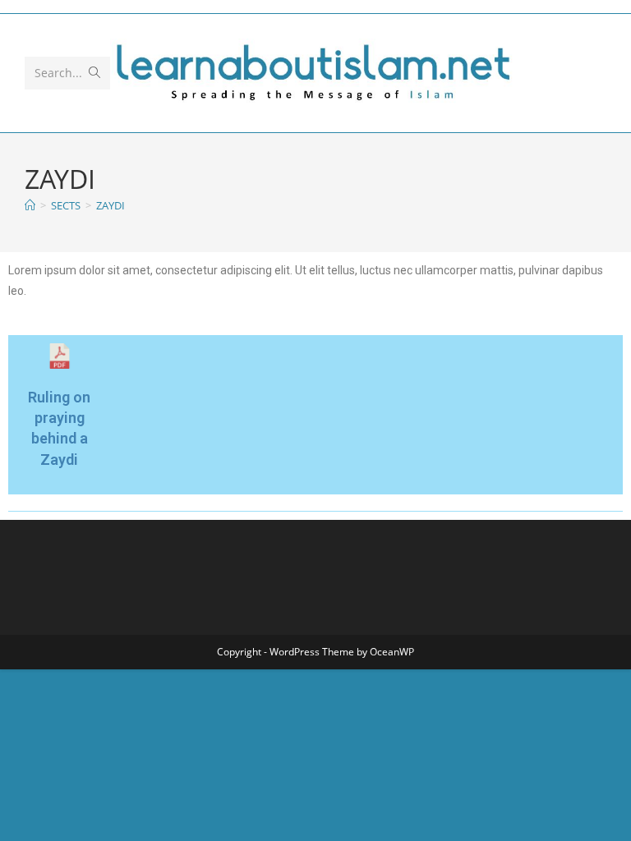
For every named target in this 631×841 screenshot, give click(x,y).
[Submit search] (94, 73)
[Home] (30, 205)
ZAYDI (110, 205)
